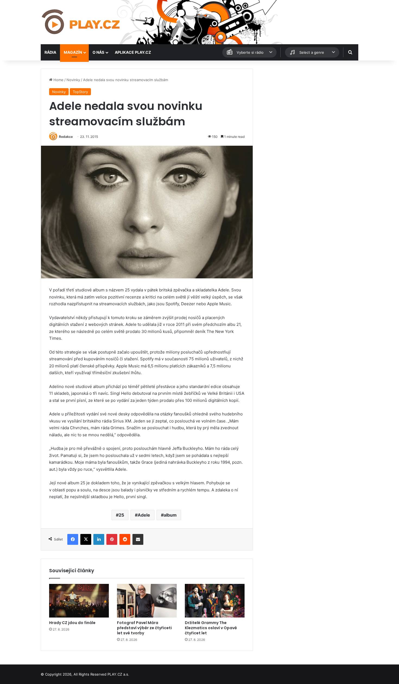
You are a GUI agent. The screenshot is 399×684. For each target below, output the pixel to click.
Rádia (50, 52)
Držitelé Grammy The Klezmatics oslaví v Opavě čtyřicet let (211, 628)
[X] (85, 539)
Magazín (73, 52)
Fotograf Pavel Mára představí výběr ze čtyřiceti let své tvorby (144, 628)
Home (58, 80)
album (170, 515)
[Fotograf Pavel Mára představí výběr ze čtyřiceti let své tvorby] (147, 601)
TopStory (80, 92)
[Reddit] (124, 539)
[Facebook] (72, 539)
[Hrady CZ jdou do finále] (79, 601)
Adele (144, 515)
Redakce (66, 137)
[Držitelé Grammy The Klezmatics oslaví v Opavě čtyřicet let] (215, 601)
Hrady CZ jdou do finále (72, 622)
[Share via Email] (137, 539)
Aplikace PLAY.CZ (133, 52)
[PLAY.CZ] (81, 22)
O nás (98, 52)
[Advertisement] (308, 107)
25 (121, 515)
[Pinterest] (111, 539)
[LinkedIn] (98, 539)
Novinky (73, 80)
